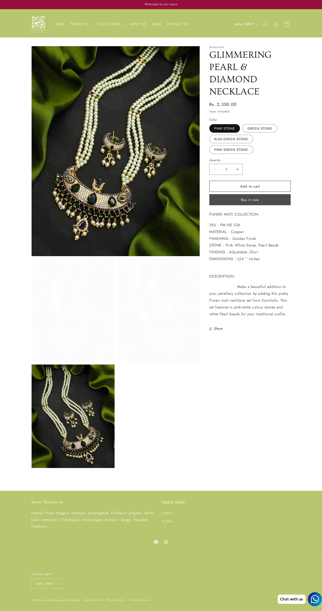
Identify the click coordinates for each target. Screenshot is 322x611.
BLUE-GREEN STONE (231, 139)
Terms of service (139, 600)
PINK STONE (224, 128)
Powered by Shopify (67, 600)
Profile (167, 521)
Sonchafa (48, 600)
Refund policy (93, 600)
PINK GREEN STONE (231, 149)
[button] (81, 24)
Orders (167, 513)
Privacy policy (115, 600)
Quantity (215, 160)
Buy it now (250, 199)
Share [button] (218, 328)
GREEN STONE (260, 128)
